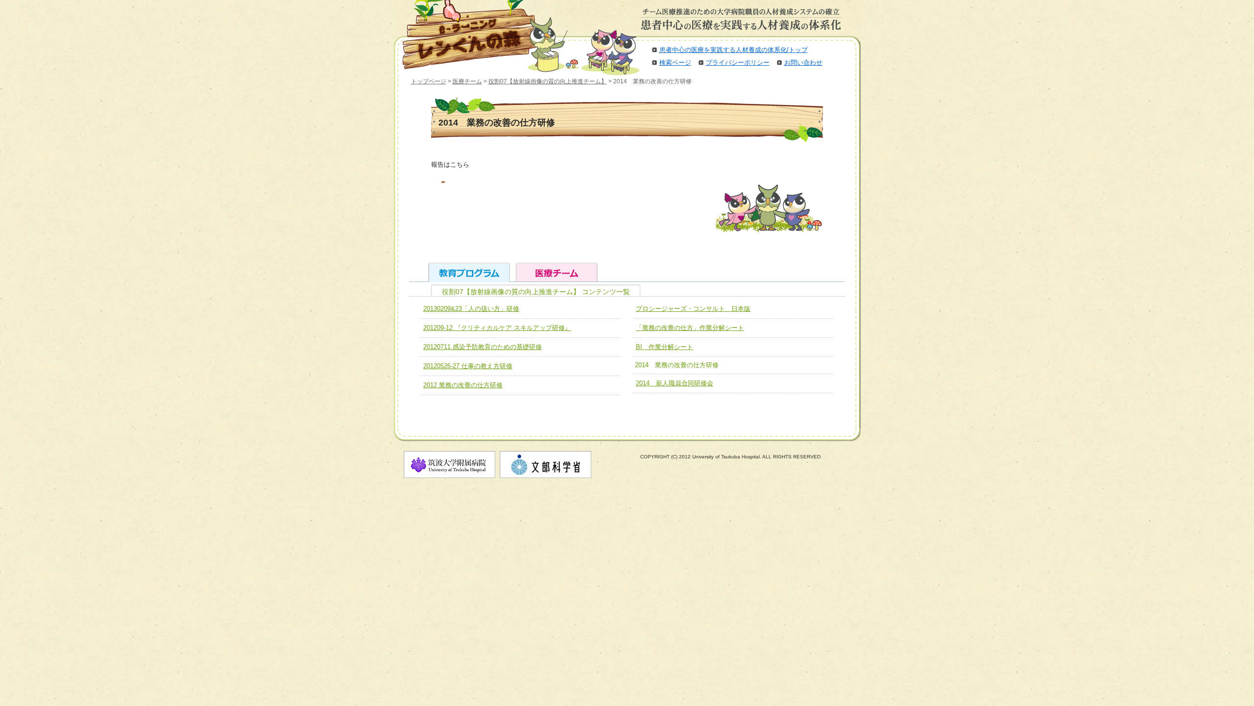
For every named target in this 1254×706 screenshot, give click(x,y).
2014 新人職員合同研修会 (674, 383)
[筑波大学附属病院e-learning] (462, 34)
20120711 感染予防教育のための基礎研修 (482, 347)
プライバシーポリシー (738, 62)
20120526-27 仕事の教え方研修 (467, 366)
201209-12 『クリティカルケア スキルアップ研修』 (497, 327)
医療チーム (467, 81)
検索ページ (675, 62)
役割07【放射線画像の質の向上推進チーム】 (547, 81)
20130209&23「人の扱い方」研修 (471, 308)
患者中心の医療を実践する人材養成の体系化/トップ (733, 49)
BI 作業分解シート (664, 347)
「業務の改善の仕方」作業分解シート (690, 327)
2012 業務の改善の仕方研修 (463, 385)
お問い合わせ (803, 62)
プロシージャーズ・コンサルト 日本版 (693, 308)
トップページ (428, 81)
